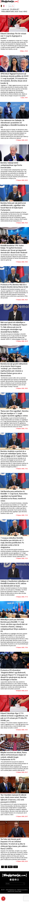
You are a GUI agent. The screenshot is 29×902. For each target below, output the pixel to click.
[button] (3, 898)
